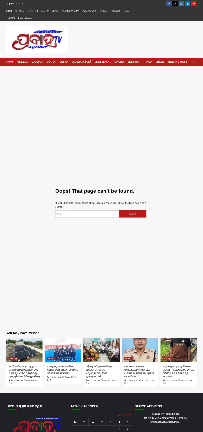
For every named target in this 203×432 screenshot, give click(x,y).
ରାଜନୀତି (55, 10)
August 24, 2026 (32, 380)
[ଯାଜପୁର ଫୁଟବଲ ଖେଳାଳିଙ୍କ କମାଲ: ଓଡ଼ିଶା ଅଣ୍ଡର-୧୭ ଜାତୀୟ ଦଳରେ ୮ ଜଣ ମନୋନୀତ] (63, 350)
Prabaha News (17, 380)
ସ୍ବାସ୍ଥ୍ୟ (103, 10)
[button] (195, 62)
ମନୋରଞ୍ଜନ (116, 10)
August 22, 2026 (148, 380)
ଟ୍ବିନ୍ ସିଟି (45, 10)
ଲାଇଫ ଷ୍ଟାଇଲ (89, 10)
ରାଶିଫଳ (11, 17)
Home (9, 10)
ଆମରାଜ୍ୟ (19, 10)
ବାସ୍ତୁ (127, 10)
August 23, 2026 (71, 377)
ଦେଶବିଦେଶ (33, 10)
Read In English (25, 17)
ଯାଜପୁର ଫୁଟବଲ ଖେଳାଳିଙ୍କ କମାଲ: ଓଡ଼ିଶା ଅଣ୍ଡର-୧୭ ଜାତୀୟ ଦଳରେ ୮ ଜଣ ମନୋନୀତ (62, 369)
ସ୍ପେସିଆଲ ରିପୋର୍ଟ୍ (70, 10)
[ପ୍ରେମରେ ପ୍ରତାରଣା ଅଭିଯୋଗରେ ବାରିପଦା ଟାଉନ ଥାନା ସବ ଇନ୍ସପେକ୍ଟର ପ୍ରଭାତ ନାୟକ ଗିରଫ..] (140, 350)
